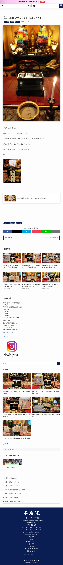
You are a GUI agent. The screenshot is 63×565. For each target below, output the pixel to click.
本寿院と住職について (31, 548)
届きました (17, 21)
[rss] (36, 560)
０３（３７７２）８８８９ (33, 527)
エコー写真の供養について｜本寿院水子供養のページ (34, 198)
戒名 (31, 539)
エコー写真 (6, 21)
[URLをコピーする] (55, 231)
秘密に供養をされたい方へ (12, 482)
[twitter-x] (26, 560)
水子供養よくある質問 (11, 497)
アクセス (5, 336)
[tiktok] (30, 560)
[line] (32, 560)
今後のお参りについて (11, 486)
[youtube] (34, 560)
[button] (7, 231)
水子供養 (12, 21)
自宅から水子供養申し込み (12, 501)
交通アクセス (32, 522)
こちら (42, 1)
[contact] (38, 560)
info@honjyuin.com (34, 532)
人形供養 (31, 546)
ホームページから (32, 534)
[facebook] (24, 560)
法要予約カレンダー (8, 333)
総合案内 (31, 537)
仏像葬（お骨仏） (31, 541)
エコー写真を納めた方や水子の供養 (15, 490)
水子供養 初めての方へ (12, 478)
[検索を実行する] (58, 363)
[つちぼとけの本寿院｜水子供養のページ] (31, 6)
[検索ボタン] (2, 6)
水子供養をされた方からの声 (13, 493)
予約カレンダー (31, 551)
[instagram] (28, 560)
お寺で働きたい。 (33, 554)
